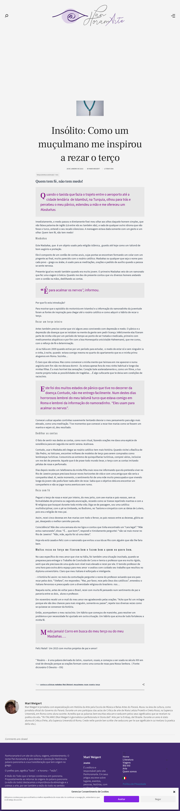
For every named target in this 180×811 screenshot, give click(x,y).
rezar (86, 684)
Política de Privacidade (134, 784)
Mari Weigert (94, 168)
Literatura (108, 168)
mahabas (58, 684)
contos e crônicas (47, 684)
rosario (92, 684)
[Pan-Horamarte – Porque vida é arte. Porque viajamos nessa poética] (90, 15)
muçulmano (78, 684)
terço (97, 684)
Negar (158, 799)
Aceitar (121, 799)
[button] (174, 791)
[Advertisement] (90, 53)
